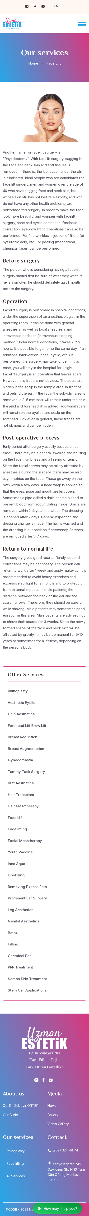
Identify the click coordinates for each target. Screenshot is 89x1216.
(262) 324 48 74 (65, 1150)
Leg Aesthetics (20, 909)
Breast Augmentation (26, 748)
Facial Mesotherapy (25, 840)
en (56, 6)
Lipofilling (16, 875)
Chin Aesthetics (21, 714)
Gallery (52, 1115)
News (51, 1106)
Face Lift (15, 817)
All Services (16, 1176)
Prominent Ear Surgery (27, 898)
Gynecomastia (20, 760)
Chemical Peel (20, 956)
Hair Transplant (21, 794)
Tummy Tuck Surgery (26, 771)
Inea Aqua (16, 863)
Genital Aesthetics (23, 921)
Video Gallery (58, 1124)
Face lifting (17, 829)
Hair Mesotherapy (23, 806)
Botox (13, 933)
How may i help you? (60, 1208)
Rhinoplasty (18, 691)
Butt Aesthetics (21, 783)
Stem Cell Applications (27, 990)
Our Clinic (10, 1115)
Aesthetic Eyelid (22, 702)
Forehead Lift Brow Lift (27, 725)
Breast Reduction (22, 737)
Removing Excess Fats (27, 886)
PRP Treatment (20, 967)
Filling (13, 944)
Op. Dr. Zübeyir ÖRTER (20, 1106)
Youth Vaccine (20, 852)
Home (33, 63)
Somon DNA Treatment (27, 979)
